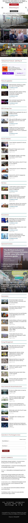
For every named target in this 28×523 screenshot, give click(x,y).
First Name (5, 445)
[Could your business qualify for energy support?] (14, 258)
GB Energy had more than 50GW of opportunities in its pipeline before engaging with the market (17, 220)
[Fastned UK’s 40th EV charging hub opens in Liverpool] (4, 176)
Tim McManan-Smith (13, 87)
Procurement (5, 215)
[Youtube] (22, 505)
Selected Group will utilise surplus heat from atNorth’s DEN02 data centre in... (17, 398)
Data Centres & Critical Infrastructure (11, 386)
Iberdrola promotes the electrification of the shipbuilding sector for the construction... (18, 315)
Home (3, 502)
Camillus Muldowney (5, 465)
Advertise (14, 503)
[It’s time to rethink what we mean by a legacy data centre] (4, 392)
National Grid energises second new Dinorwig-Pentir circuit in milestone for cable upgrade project (13, 483)
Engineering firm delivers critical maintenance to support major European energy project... (16, 354)
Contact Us (20, 503)
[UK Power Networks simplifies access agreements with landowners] (4, 380)
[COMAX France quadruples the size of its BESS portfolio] (14, 22)
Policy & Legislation (6, 81)
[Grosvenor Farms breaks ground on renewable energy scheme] (4, 308)
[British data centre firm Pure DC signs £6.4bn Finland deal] (4, 412)
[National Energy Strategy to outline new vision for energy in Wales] (4, 86)
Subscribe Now (14, 4)
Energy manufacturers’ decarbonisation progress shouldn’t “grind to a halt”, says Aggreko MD (17, 196)
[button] (14, 3)
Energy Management (7, 342)
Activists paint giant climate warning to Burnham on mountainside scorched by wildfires (17, 93)
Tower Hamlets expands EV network (17, 142)
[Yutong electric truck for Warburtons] (4, 170)
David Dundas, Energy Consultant (8, 461)
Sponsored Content (6, 243)
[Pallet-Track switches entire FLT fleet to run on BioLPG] (4, 163)
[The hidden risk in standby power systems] (4, 418)
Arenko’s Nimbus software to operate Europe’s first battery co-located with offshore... (17, 321)
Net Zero (3, 183)
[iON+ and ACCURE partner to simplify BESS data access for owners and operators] (4, 121)
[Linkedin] (16, 505)
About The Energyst (9, 505)
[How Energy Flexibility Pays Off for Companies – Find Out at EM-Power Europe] (14, 281)
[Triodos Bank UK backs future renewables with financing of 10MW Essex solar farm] (4, 335)
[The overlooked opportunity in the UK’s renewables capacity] (4, 101)
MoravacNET (16, 516)
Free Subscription (10, 502)
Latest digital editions (20, 502)
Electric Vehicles (6, 138)
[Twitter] (19, 505)
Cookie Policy (23, 514)
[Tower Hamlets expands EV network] (14, 36)
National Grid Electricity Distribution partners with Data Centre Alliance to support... (17, 425)
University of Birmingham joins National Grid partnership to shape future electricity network (17, 235)
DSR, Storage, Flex (6, 108)
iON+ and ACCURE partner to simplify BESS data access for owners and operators (17, 121)
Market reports (7, 503)
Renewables (4, 296)
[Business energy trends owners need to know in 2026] (4, 228)
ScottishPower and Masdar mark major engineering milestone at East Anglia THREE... (17, 328)
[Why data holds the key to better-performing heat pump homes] (4, 347)
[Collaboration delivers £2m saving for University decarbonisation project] (4, 205)
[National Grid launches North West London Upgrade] (4, 374)
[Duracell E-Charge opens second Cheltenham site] (4, 150)
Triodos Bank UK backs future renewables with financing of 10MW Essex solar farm (17, 335)
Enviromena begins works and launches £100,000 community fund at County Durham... (17, 301)
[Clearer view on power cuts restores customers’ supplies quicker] (4, 367)
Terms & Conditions (13, 514)
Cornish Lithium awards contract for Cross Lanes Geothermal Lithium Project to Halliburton (17, 188)
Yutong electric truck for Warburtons (17, 168)
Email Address (5, 441)
